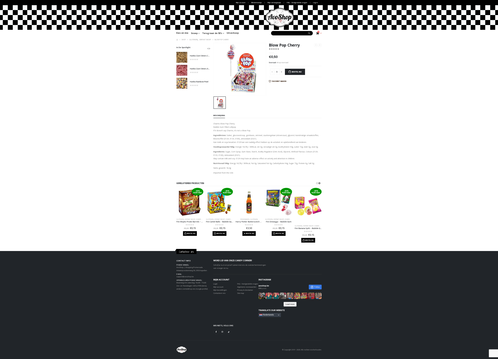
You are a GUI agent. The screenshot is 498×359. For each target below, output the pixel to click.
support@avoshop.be (185, 276)
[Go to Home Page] (177, 39)
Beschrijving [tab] (219, 115)
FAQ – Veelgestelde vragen (297, 3)
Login (215, 284)
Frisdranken (215, 219)
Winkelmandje (256, 3)
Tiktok (228, 331)
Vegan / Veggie (313, 219)
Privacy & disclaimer (245, 290)
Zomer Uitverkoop (203, 219)
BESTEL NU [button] (191, 233)
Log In (315, 3)
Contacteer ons (219, 293)
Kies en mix (182, 33)
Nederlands (268, 315)
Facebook (216, 331)
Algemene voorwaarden (246, 287)
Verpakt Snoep (190, 219)
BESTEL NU (296, 72)
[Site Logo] (284, 17)
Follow (317, 287)
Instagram (222, 331)
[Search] (309, 33)
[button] (208, 48)
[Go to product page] (181, 57)
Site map (240, 293)
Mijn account (240, 3)
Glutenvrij (180, 219)
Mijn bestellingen (220, 290)
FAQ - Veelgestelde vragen (247, 284)
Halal (305, 219)
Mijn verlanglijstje (274, 3)
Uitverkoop (233, 33)
